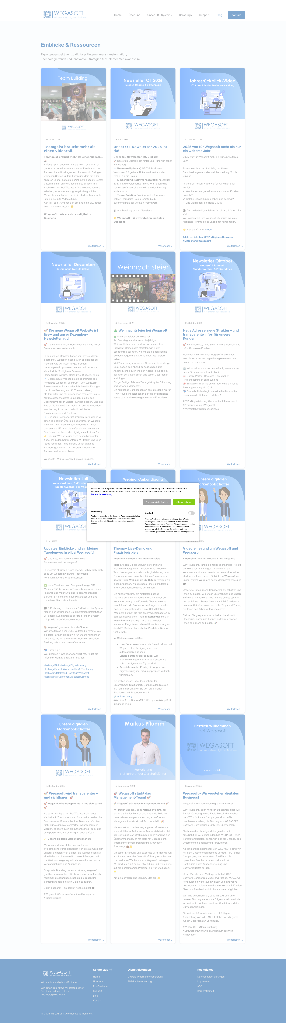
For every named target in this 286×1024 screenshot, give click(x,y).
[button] (157, 502)
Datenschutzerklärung (101, 494)
